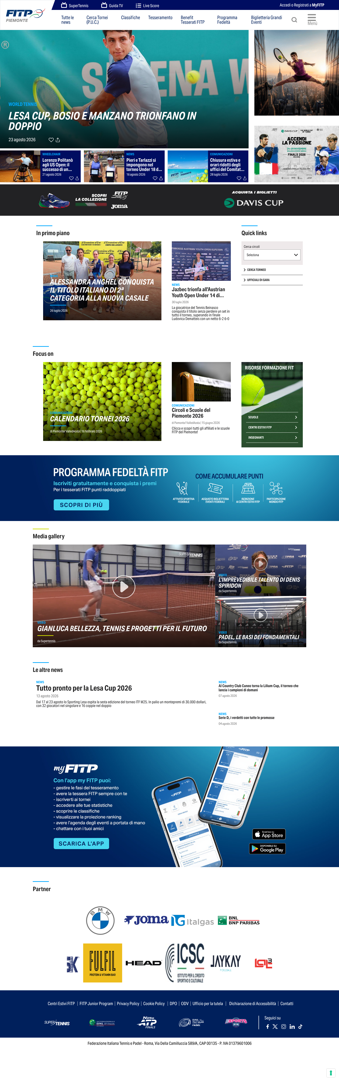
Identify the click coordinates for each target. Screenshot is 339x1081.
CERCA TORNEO (256, 270)
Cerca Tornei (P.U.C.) (97, 19)
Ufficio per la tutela (208, 1003)
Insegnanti (256, 438)
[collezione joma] (85, 199)
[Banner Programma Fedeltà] (169, 487)
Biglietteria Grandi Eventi (266, 19)
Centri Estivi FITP (260, 427)
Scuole (253, 417)
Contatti (286, 1003)
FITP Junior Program (96, 1003)
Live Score (151, 5)
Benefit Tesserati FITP (193, 19)
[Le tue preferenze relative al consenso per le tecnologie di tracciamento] (331, 1073)
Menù (312, 23)
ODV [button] (185, 1003)
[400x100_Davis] (254, 199)
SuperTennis (78, 5)
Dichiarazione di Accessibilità (252, 1003)
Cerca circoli (252, 246)
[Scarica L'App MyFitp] (169, 806)
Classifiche (130, 18)
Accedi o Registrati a (302, 5)
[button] (272, 254)
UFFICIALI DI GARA (258, 280)
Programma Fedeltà (227, 19)
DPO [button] (173, 1003)
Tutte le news (67, 19)
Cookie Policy (154, 1003)
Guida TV (116, 5)
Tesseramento (160, 18)
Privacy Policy (128, 1003)
